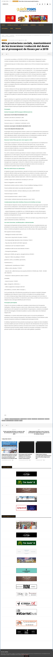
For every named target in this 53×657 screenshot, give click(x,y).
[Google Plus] (45, 4)
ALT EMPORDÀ (24, 25)
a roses (7, 418)
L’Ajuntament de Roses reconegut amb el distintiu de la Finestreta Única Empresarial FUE (43, 456)
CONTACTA (5, 4)
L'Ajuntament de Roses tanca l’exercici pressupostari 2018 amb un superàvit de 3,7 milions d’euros (38, 432)
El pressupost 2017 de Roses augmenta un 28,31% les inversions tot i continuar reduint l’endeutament (25, 456)
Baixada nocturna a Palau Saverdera (34, 1)
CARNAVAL (33, 25)
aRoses (29, 418)
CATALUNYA (5, 28)
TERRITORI (41, 25)
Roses (20, 420)
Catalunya (34, 418)
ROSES (3, 25)
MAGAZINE (18, 28)
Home (3, 35)
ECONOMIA (12, 35)
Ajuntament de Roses (15, 418)
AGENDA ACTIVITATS (13, 25)
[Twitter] (42, 4)
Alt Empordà (24, 418)
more (49, 54)
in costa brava (9, 420)
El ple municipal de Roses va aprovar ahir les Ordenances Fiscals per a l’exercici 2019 (14, 432)
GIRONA (3, 420)
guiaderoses (22, 40)
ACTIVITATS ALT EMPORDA (19, 1)
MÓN (11, 28)
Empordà (47, 418)
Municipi (16, 420)
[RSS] (50, 4)
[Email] (47, 4)
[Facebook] (37, 4)
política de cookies (24, 654)
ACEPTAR (26, 656)
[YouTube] (40, 4)
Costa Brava (41, 418)
